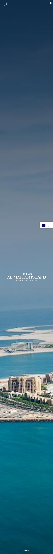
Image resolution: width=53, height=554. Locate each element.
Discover (26, 550)
